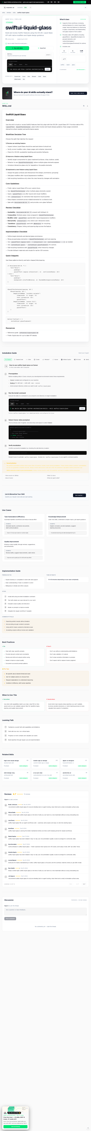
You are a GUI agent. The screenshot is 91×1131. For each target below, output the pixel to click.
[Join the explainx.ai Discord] (30, 7)
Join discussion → (81, 69)
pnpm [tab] (20, 64)
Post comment (10, 918)
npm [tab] (10, 64)
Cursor (9, 359)
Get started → (79, 495)
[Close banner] (89, 2)
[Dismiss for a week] (27, 1108)
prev (70, 884)
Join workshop (15, 1126)
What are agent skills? (53, 478)
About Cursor (8, 478)
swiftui (62, 64)
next (84, 884)
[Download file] (87, 105)
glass (73, 64)
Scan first (43, 48)
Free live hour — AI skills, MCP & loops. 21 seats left (14, 1118)
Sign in (6, 799)
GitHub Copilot (67, 359)
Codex (37, 359)
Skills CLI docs (51, 475)
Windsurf (47, 359)
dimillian (9, 12)
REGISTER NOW (80, 2)
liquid (68, 64)
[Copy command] (83, 105)
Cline (29, 359)
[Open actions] (88, 1128)
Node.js (12, 383)
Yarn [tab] (26, 64)
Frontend (9, 22)
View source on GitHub (11, 475)
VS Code (78, 359)
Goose (56, 359)
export (48, 54)
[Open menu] (85, 7)
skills (3, 12)
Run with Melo (18, 48)
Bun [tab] (15, 64)
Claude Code (19, 359)
